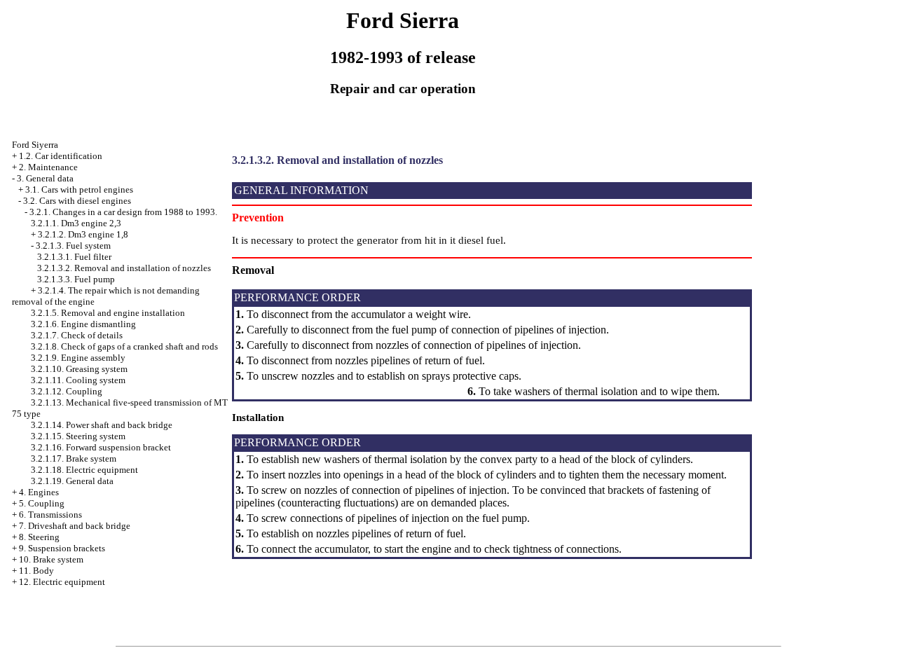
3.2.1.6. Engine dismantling (83, 324)
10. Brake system (51, 559)
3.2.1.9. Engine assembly (78, 357)
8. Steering (39, 537)
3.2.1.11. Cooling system (78, 380)
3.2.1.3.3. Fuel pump (76, 279)
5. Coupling (41, 503)
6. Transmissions (50, 514)
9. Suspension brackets (62, 548)
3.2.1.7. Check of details (77, 335)
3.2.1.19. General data (72, 481)
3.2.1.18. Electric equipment (84, 469)
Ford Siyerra (35, 144)
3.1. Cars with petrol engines (79, 189)
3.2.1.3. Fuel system (73, 245)
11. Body (36, 570)
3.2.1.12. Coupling (66, 391)
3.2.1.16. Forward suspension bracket (101, 447)
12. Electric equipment (62, 582)
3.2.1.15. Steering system (78, 436)
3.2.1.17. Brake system (73, 458)
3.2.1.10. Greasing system (79, 369)
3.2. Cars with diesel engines (77, 200)
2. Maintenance (48, 167)
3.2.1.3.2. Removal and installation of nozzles (124, 268)
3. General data (45, 178)
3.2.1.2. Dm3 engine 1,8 (83, 234)
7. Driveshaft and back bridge (74, 525)
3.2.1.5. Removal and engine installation (108, 313)
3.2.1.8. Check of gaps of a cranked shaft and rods (124, 346)
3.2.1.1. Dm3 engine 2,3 (76, 223)
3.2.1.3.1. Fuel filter (74, 256)
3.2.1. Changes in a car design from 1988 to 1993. (123, 212)
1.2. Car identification (60, 156)
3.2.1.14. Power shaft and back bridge (101, 425)
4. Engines (39, 492)
